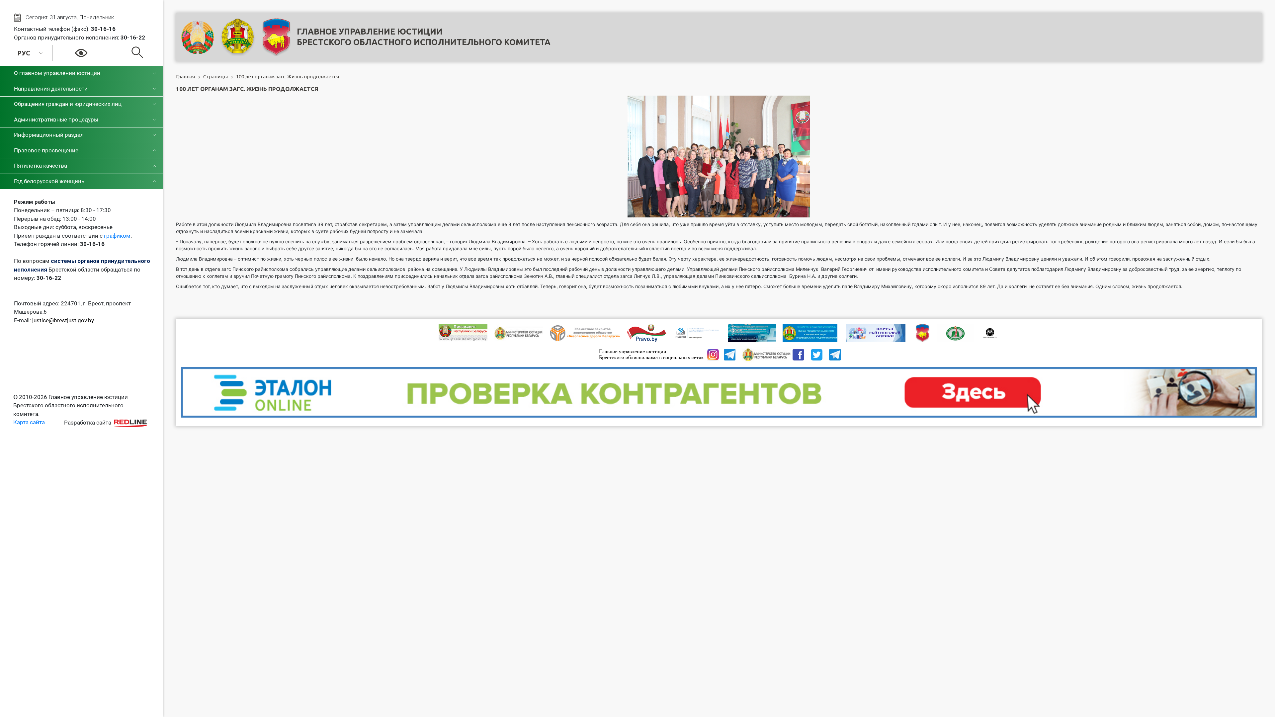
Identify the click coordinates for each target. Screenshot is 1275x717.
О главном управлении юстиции (57, 73)
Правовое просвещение (46, 150)
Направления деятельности (51, 88)
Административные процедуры (56, 119)
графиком (117, 235)
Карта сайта (29, 422)
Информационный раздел (49, 134)
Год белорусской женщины (50, 181)
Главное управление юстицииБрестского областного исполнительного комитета (424, 37)
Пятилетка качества (40, 165)
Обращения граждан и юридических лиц (68, 104)
